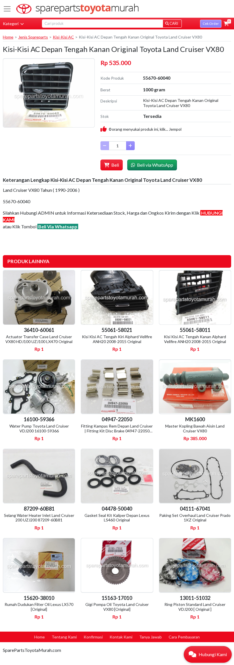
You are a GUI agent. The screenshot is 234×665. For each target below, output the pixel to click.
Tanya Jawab (150, 636)
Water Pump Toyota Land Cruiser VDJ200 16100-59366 (39, 428)
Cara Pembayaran (184, 636)
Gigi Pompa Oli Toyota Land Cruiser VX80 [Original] (117, 607)
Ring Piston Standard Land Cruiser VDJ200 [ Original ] (194, 607)
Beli (114, 165)
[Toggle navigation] (7, 8)
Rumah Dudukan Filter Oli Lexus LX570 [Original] (39, 607)
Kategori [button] (11, 23)
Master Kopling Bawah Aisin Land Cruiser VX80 (195, 428)
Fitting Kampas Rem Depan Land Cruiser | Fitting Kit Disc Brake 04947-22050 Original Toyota (117, 431)
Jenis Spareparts (33, 37)
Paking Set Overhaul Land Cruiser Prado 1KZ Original (195, 518)
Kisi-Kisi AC (63, 37)
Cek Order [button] (211, 23)
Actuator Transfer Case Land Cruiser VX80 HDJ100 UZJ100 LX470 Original (38, 339)
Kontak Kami (121, 636)
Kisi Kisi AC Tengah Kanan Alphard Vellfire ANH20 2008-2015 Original (195, 339)
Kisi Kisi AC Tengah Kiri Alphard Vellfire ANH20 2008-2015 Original (117, 339)
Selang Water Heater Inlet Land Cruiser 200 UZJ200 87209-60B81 (39, 518)
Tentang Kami (64, 636)
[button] (226, 23)
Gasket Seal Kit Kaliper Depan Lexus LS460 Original (117, 518)
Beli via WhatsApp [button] (154, 165)
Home (8, 37)
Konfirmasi (93, 636)
